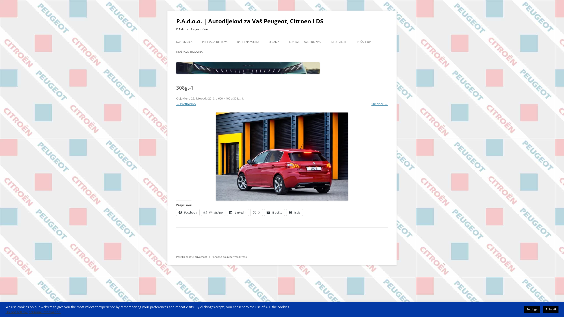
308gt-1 (238, 98)
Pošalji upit (365, 42)
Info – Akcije (339, 42)
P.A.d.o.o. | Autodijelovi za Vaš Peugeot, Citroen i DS (249, 21)
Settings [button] (532, 309)
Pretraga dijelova (215, 42)
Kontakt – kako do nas (305, 42)
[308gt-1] (282, 156)
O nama (274, 42)
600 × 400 (224, 98)
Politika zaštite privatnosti (192, 257)
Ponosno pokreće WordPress (229, 257)
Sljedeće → (379, 104)
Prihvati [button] (551, 309)
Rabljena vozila (248, 42)
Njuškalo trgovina (189, 51)
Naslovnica (184, 42)
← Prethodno (186, 104)
